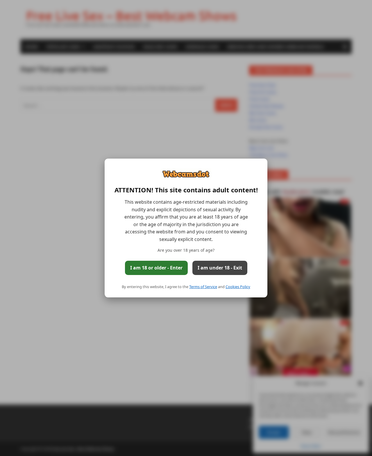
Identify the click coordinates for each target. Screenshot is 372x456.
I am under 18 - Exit (220, 268)
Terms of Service (203, 286)
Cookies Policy (238, 286)
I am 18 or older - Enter (156, 268)
